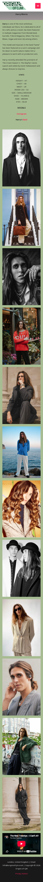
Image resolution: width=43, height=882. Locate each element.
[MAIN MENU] (38, 6)
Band (25, 119)
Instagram (21, 114)
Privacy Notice (21, 873)
